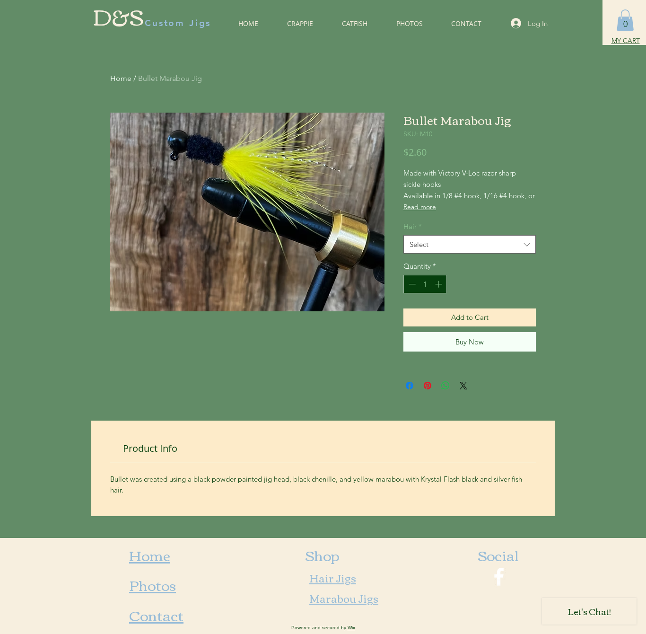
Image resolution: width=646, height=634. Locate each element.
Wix (351, 627)
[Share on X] (463, 385)
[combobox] (469, 244)
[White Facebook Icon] (499, 577)
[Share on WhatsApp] (445, 385)
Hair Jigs (332, 577)
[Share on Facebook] (409, 385)
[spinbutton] (425, 284)
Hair (412, 226)
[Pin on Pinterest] (427, 385)
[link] (150, 448)
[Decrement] (411, 284)
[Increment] (439, 284)
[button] (625, 20)
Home (120, 78)
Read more (419, 207)
